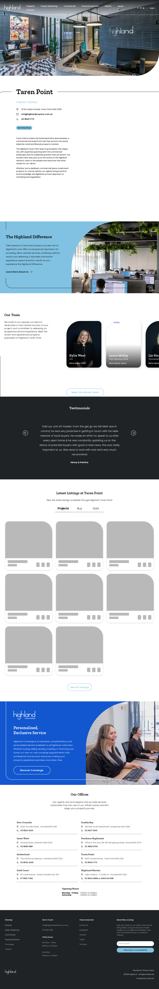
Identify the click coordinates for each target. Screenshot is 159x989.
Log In (152, 8)
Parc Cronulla (24, 822)
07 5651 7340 (26, 878)
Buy (79, 508)
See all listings (79, 687)
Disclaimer (137, 970)
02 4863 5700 (91, 846)
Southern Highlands (92, 838)
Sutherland (23, 854)
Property (31, 6)
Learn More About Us (17, 271)
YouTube (83, 944)
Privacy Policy (148, 970)
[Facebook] (137, 8)
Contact (31, 10)
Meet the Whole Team (85, 392)
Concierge (9, 944)
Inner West (23, 838)
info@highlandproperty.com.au (36, 114)
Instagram (84, 930)
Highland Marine (90, 870)
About (120, 6)
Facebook (84, 925)
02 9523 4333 (26, 830)
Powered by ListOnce (145, 978)
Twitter (82, 939)
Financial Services (90, 6)
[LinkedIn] (143, 8)
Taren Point (87, 854)
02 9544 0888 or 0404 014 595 (99, 878)
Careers (8, 949)
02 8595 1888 (26, 846)
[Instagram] (140, 8)
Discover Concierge (32, 770)
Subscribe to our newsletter (135, 950)
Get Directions (24, 127)
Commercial (70, 6)
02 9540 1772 (27, 119)
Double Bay (87, 822)
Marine (108, 6)
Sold (96, 508)
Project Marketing (49, 6)
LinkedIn (83, 935)
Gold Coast (23, 870)
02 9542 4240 (27, 862)
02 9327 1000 (91, 830)
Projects (63, 508)
